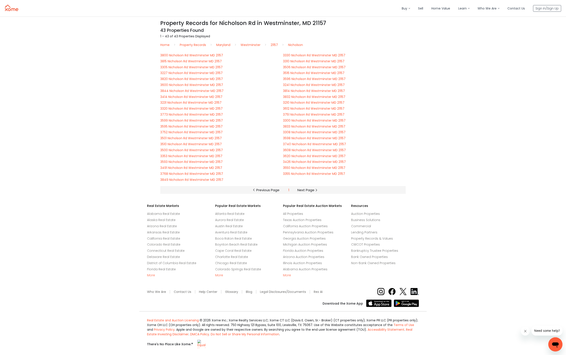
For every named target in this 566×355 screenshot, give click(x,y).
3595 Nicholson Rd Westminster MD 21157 (191, 126)
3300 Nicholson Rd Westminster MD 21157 (314, 120)
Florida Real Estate (161, 269)
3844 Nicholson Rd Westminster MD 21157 (192, 91)
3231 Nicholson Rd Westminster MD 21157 (191, 102)
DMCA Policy (199, 334)
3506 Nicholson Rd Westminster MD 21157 (314, 67)
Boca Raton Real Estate (233, 238)
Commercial (361, 226)
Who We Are (156, 292)
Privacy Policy (164, 329)
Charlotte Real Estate (231, 257)
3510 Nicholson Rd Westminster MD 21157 (191, 144)
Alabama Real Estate (163, 214)
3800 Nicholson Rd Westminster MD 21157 (191, 55)
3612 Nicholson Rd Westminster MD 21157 (313, 108)
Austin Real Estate (229, 226)
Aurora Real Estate (229, 220)
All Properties (293, 214)
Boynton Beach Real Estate (236, 244)
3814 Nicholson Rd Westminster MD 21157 (314, 91)
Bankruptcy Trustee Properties (374, 250)
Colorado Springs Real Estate (238, 269)
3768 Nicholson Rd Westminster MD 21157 (191, 174)
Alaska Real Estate (161, 220)
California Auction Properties (305, 226)
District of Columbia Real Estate (171, 263)
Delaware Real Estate (163, 257)
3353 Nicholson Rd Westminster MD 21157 (191, 156)
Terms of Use (404, 325)
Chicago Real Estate (231, 263)
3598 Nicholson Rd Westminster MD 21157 (314, 138)
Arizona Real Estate (162, 226)
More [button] (151, 275)
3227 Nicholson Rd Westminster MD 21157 (191, 73)
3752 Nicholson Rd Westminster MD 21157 (191, 132)
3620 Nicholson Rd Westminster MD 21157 (314, 156)
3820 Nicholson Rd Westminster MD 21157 (191, 79)
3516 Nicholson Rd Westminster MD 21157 (313, 73)
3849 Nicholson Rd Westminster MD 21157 (191, 180)
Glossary (231, 292)
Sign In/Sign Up (547, 8)
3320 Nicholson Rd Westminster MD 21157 (191, 108)
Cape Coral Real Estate (233, 250)
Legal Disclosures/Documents (283, 292)
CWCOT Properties (365, 244)
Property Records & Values (372, 238)
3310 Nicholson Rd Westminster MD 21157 (313, 61)
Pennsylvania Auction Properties (308, 232)
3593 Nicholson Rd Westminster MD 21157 (191, 162)
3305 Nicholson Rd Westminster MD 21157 (191, 67)
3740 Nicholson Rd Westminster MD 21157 (314, 144)
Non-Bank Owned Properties (373, 263)
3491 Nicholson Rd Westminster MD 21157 (191, 168)
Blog (249, 292)
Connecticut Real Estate (166, 250)
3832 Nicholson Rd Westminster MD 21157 (314, 97)
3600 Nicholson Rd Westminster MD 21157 (191, 85)
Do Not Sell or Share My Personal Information (245, 334)
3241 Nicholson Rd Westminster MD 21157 (314, 85)
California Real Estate (163, 238)
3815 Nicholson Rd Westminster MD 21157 (191, 61)
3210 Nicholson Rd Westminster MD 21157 (313, 102)
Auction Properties (365, 214)
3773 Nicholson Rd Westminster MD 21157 (191, 114)
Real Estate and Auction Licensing (173, 320)
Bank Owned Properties (369, 257)
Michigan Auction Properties (305, 244)
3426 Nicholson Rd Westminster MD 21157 (314, 162)
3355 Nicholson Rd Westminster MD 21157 (314, 174)
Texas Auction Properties (302, 220)
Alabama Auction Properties (305, 269)
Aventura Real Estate (231, 232)
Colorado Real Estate (163, 244)
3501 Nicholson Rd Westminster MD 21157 (191, 138)
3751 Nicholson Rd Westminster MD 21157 (313, 114)
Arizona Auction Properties (303, 257)
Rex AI (318, 292)
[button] (406, 8)
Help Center (208, 292)
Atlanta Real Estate (230, 214)
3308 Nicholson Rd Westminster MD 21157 (314, 132)
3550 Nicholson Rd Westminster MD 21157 (314, 168)
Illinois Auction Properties (302, 263)
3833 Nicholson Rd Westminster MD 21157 (314, 126)
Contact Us (182, 292)
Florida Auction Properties (303, 250)
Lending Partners (364, 232)
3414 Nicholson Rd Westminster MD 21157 (191, 97)
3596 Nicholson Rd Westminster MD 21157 (314, 79)
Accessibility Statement (386, 329)
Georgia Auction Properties (304, 238)
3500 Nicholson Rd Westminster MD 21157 (191, 150)
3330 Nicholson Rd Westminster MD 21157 (314, 55)
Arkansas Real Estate (163, 232)
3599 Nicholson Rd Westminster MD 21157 (191, 120)
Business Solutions (365, 220)
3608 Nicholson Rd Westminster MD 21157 (314, 150)
